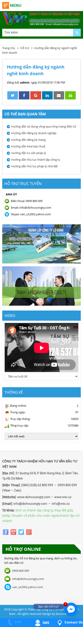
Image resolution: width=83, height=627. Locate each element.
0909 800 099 (20, 571)
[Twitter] (21, 532)
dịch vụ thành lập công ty (34, 510)
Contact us (73, 622)
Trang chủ (8, 48)
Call (17, 621)
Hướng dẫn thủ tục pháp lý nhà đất (34, 166)
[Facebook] (6, 532)
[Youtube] (14, 532)
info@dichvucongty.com (28, 579)
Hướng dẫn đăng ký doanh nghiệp (33, 133)
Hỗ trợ (24, 48)
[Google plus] (28, 532)
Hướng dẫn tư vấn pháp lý (28, 153)
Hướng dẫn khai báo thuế (28, 146)
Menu (15, 5)
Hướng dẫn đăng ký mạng (28, 140)
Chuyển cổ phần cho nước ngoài (35, 515)
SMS (45, 622)
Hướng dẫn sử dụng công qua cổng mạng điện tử (43, 126)
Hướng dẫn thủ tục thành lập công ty (35, 160)
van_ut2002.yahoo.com (27, 587)
